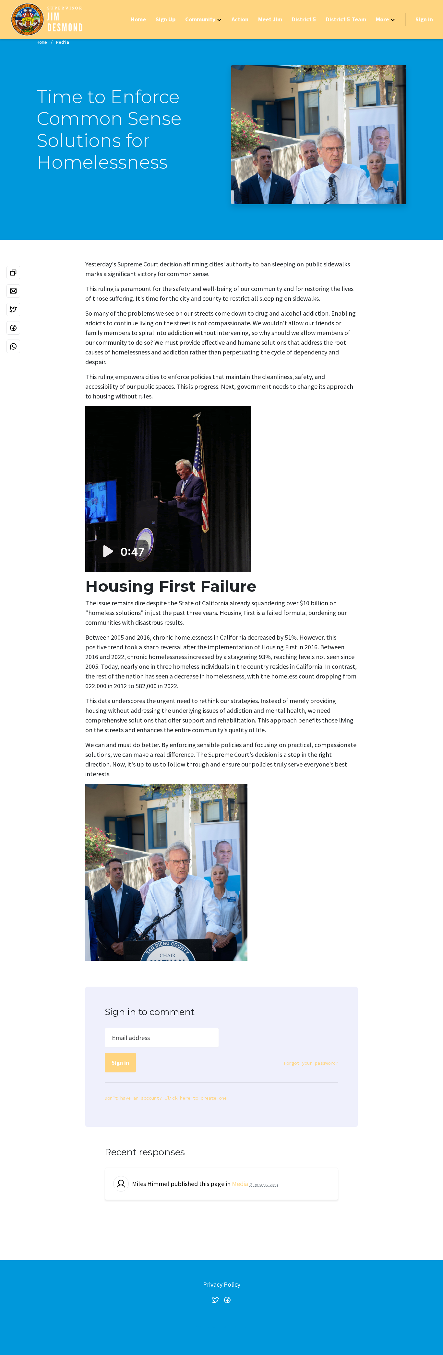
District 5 (304, 19)
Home (138, 19)
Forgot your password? (311, 1063)
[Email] (13, 291)
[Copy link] (13, 272)
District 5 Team (346, 19)
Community (200, 19)
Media (62, 42)
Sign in (424, 19)
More (382, 19)
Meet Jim (270, 19)
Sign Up (165, 19)
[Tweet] (13, 309)
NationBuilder (234, 1327)
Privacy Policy (221, 1284)
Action (240, 19)
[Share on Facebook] (13, 328)
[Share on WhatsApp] (13, 346)
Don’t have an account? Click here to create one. (167, 1098)
